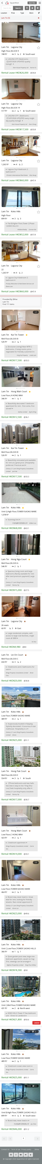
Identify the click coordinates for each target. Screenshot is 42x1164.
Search (18, 8)
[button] (17, 44)
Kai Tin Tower (17, 334)
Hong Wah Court (19, 391)
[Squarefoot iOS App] (30, 1155)
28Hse (36, 1149)
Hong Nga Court (19, 559)
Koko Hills (15, 211)
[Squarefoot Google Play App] (25, 1155)
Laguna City (16, 47)
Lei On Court (17, 655)
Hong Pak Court (18, 771)
